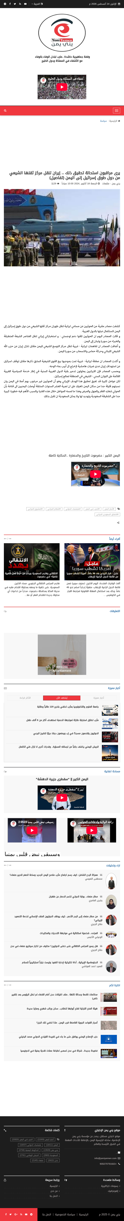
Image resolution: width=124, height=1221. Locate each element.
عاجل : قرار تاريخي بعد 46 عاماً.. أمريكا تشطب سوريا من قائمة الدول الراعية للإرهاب (92, 575)
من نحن (54, 1191)
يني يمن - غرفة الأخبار (47, 570)
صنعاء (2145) (37, 1160)
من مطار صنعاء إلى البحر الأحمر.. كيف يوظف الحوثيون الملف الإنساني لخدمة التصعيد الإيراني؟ (58, 918)
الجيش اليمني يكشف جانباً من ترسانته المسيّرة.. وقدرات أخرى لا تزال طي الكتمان (59, 747)
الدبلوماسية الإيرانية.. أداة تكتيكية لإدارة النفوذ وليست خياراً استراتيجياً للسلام (60, 962)
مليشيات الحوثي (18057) (30, 1145)
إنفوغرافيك (113, 1191)
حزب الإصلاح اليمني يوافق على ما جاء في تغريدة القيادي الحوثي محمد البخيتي (58, 1037)
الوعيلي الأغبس (94, 937)
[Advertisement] (62, 145)
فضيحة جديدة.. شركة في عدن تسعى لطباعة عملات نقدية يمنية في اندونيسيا (59, 1051)
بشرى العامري (95, 901)
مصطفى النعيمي (93, 879)
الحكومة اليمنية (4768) (29, 1150)
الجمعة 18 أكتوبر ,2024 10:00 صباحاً (79, 184)
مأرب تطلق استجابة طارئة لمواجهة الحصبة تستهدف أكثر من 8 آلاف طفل (62, 720)
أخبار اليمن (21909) (45, 1139)
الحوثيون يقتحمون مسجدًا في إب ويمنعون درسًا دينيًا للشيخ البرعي (66, 733)
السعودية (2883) (51, 1155)
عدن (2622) (53, 1160)
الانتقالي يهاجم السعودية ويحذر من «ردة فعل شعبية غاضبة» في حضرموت (31, 575)
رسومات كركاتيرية (109, 1186)
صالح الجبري (96, 924)
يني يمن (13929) (50, 1150)
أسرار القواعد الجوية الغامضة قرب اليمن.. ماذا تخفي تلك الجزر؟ (67, 1023)
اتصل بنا (54, 1196)
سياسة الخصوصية (65, 1214)
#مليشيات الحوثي (73, 509)
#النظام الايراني (54, 509)
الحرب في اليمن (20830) (22, 1139)
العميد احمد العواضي (92, 966)
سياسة (103, 121)
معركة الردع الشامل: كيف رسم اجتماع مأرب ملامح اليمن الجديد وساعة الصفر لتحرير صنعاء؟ (54, 875)
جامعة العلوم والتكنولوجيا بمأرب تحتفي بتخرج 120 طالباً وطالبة (68, 707)
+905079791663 (108, 1164)
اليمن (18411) (52, 1145)
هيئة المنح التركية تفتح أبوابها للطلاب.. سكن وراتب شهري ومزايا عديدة (62, 1008)
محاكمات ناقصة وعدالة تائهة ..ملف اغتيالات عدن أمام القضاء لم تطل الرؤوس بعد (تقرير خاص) (55, 996)
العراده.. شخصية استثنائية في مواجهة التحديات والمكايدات (69, 933)
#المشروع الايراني (35, 509)
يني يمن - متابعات (109, 570)
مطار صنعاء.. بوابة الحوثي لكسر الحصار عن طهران (74, 896)
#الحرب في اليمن (92, 509)
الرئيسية (113, 121)
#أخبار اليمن (109, 509)
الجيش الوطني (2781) (29, 1155)
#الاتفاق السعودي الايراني (107, 514)
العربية (37, 4)
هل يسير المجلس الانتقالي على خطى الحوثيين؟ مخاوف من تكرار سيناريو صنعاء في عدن (54, 946)
